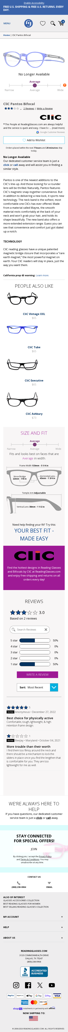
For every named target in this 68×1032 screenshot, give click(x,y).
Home (6, 35)
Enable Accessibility (34, 2)
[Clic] (52, 117)
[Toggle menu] (7, 23)
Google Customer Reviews (52, 132)
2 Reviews (28, 108)
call (15, 165)
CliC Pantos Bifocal (21, 35)
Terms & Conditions (30, 859)
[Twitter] (40, 988)
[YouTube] (52, 988)
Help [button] (6, 927)
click (39, 818)
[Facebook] (28, 988)
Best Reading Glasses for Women (21, 903)
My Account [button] (11, 916)
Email (49, 887)
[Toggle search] (53, 23)
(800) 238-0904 (19, 887)
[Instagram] (16, 988)
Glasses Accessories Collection (21, 900)
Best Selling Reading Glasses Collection (26, 906)
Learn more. (42, 275)
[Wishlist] (43, 23)
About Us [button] (9, 937)
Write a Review (45, 108)
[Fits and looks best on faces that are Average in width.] (34, 90)
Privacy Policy (45, 856)
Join (34, 849)
